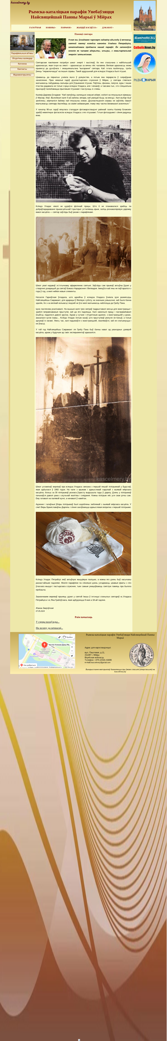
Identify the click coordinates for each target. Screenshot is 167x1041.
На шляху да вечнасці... (49, 628)
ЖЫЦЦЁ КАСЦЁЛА (86, 27)
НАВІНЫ (50, 27)
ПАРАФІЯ (65, 27)
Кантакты (22, 69)
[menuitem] (35, 28)
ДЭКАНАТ (107, 27)
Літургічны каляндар (22, 58)
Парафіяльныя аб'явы (22, 53)
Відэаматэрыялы (22, 75)
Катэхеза (22, 64)
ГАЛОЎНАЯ (35, 27)
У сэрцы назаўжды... (47, 621)
